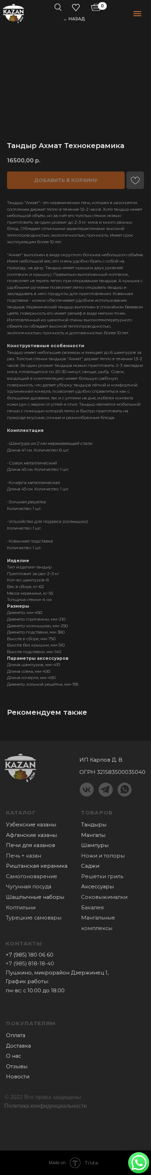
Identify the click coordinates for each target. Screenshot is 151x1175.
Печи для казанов (30, 845)
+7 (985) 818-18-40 (30, 963)
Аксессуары (97, 886)
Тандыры (93, 824)
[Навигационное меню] (137, 13)
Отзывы (16, 1066)
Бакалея (92, 907)
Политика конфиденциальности (45, 1106)
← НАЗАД (74, 18)
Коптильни (20, 907)
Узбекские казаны (31, 824)
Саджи (90, 866)
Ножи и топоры (103, 856)
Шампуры (95, 845)
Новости (17, 1076)
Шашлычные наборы (35, 897)
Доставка (18, 1046)
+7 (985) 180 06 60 (29, 955)
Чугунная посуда (28, 886)
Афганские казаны (31, 835)
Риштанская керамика (36, 866)
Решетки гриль (102, 876)
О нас (13, 1056)
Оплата (15, 1035)
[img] (13, 13)
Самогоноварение (31, 876)
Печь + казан (23, 856)
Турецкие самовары (33, 918)
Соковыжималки (104, 897)
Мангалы (93, 835)
